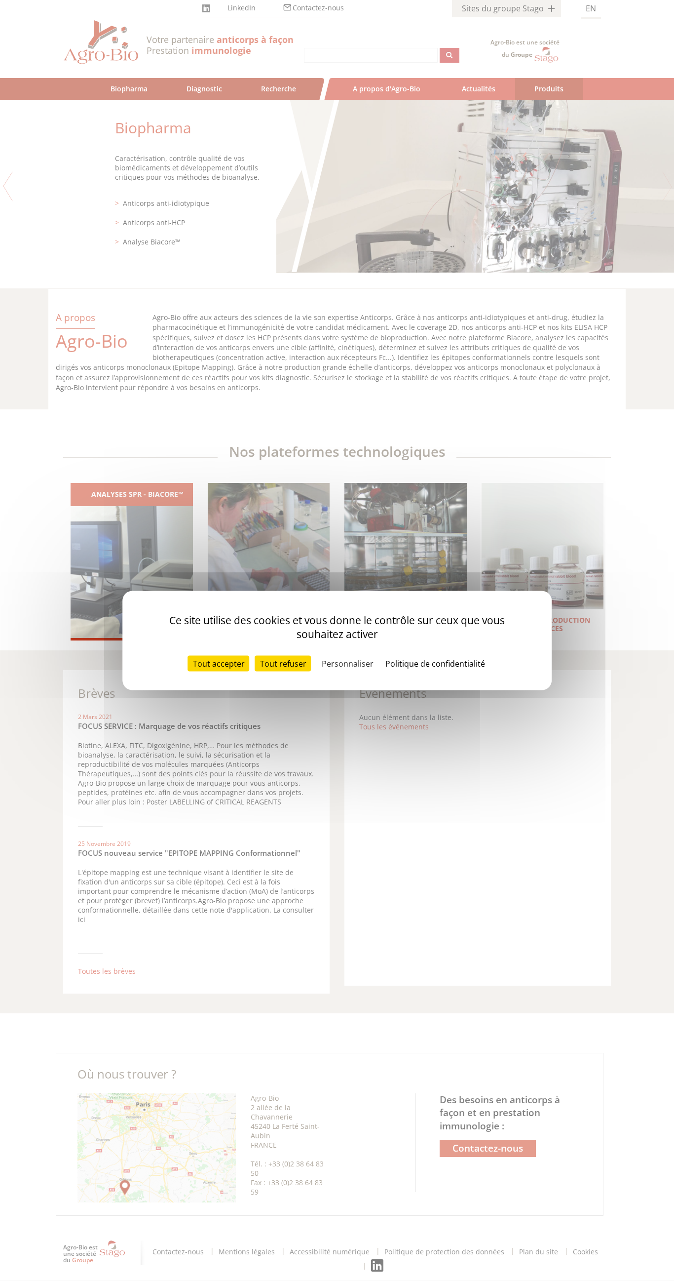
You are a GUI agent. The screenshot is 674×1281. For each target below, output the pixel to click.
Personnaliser (348, 663)
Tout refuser (283, 663)
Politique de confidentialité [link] (435, 663)
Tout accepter (219, 663)
